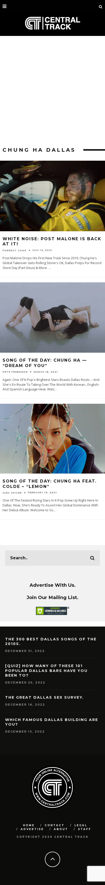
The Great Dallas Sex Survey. (44, 697)
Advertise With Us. (53, 585)
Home (29, 825)
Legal (80, 825)
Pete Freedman (15, 371)
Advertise (32, 829)
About (61, 829)
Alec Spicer (12, 492)
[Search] (100, 6)
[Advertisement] (52, 91)
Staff (84, 829)
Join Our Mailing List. (52, 597)
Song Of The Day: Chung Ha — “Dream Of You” (45, 363)
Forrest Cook (15, 250)
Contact (54, 825)
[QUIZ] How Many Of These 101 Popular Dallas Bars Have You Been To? (46, 670)
